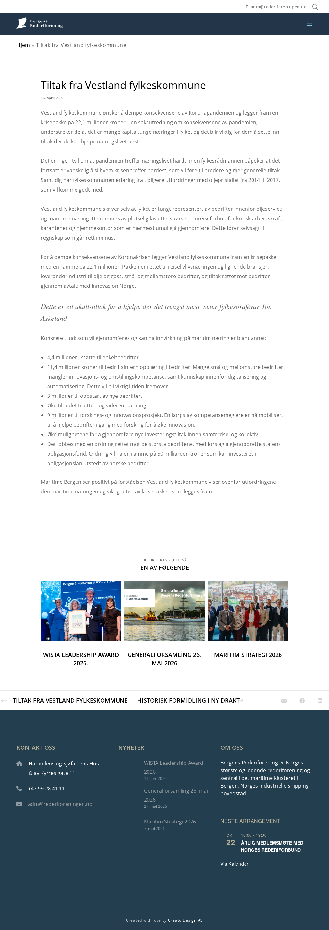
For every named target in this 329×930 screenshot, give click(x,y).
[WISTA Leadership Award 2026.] (128, 770)
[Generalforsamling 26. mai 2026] (128, 798)
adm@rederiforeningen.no (60, 803)
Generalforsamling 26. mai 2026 (176, 795)
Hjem (23, 44)
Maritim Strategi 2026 (170, 821)
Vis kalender (234, 863)
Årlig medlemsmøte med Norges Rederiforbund (272, 846)
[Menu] (307, 24)
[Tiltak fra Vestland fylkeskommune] (284, 700)
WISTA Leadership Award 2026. (173, 767)
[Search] (315, 7)
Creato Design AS (185, 920)
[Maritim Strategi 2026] (128, 824)
